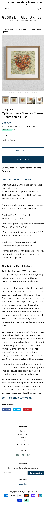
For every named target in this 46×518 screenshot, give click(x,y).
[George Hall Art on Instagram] (28, 456)
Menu (7, 9)
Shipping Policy (23, 434)
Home (4, 29)
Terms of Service (23, 441)
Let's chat (23, 484)
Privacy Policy (23, 444)
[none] (42, 100)
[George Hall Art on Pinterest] (23, 456)
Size (4, 135)
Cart (42, 9)
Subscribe (36, 473)
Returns (23, 438)
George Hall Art (30, 492)
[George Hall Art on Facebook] (17, 456)
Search (23, 431)
